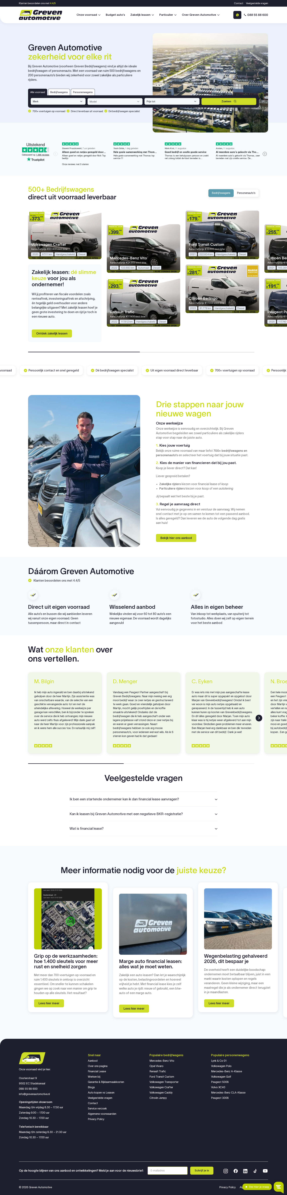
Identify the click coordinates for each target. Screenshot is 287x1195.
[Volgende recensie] (259, 718)
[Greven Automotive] (40, 15)
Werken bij (94, 1076)
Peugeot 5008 (220, 1082)
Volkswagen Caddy (161, 1092)
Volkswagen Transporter (164, 1082)
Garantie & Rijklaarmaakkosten (106, 1082)
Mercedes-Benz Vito (161, 1060)
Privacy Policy (96, 1119)
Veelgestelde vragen (257, 3)
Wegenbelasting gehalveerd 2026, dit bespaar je (235, 958)
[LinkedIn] (245, 1170)
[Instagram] (225, 1170)
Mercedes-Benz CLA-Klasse (228, 1092)
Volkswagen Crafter (161, 1087)
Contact (238, 3)
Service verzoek (97, 1108)
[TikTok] (254, 1170)
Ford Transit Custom (161, 1076)
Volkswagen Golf (221, 1076)
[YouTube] (265, 1171)
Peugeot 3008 (220, 1097)
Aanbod (92, 1060)
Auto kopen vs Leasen (101, 1092)
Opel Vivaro (156, 1066)
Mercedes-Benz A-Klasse (226, 1071)
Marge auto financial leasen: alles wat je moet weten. (150, 964)
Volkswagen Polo (221, 1066)
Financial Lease (97, 1071)
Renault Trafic (157, 1071)
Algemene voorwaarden (102, 1113)
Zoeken (226, 101)
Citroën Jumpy (158, 1097)
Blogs (91, 1087)
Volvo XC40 (218, 1087)
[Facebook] (235, 1170)
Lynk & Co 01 (219, 1060)
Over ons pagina (97, 1066)
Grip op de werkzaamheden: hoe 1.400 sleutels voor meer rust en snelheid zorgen (66, 961)
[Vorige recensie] (28, 718)
